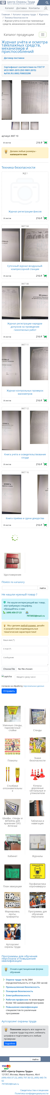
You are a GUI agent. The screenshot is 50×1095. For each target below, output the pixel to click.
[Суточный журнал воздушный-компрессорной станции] (25, 239)
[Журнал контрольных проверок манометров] (25, 357)
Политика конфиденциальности (31, 1075)
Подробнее (10, 1025)
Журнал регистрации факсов (25, 205)
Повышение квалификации (22, 988)
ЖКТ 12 (25, 396)
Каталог (9, 8)
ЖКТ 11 (25, 338)
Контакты (34, 8)
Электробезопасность (18, 977)
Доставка (21, 8)
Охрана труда (13, 961)
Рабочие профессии (17, 981)
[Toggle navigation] (42, 34)
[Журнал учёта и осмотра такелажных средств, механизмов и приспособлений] (25, 97)
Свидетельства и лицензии (34, 1072)
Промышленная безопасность (23, 968)
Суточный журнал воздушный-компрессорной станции (25, 262)
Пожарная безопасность (19, 973)
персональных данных (33, 668)
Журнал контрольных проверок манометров (25, 380)
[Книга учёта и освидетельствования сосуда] (25, 415)
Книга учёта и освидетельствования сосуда (25, 438)
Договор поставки (14, 58)
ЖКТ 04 (25, 220)
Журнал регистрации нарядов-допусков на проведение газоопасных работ (25, 321)
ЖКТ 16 (25, 454)
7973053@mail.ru (36, 597)
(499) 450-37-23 (14, 594)
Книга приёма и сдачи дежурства (25, 500)
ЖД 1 (25, 167)
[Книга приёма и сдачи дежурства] (25, 476)
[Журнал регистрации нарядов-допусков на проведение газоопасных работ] (25, 297)
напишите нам (18, 148)
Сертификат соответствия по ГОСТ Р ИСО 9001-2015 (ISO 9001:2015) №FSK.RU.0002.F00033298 (24, 70)
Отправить (9, 672)
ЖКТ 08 (25, 278)
